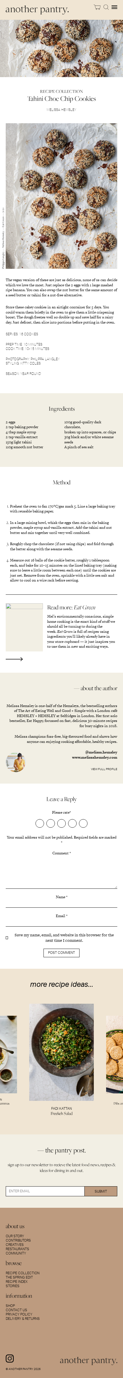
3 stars (61, 823)
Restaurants (17, 1249)
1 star (39, 823)
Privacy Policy (19, 1314)
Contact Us (16, 1310)
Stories (12, 1286)
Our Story (15, 1236)
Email (62, 916)
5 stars (83, 823)
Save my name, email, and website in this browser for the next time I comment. (64, 937)
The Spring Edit (19, 1277)
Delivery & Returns (23, 1318)
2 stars (50, 823)
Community (16, 1253)
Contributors (18, 1240)
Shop (10, 1305)
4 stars (72, 823)
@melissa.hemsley (101, 752)
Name (62, 897)
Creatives (15, 1244)
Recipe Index (16, 1281)
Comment (61, 853)
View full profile (104, 769)
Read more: (71, 607)
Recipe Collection (22, 1273)
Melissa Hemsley (61, 109)
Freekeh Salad (62, 1113)
